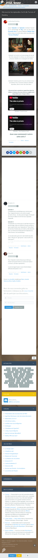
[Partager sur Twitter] (14, 152)
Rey (22, 29)
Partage (12, 555)
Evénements (8, 373)
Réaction (27, 140)
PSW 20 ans (12, 379)
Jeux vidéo (9, 375)
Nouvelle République (19, 526)
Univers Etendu (13, 386)
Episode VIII (27, 372)
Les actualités (11, 279)
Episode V (30, 370)
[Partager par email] (30, 152)
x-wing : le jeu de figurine (11, 431)
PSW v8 (4, 541)
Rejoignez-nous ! (6, 542)
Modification (24, 246)
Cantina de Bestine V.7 (11, 463)
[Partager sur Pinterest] (17, 152)
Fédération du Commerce (19, 524)
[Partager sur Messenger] (10, 152)
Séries (23, 381)
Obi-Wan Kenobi (19, 377)
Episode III (7, 370)
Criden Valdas (8, 518)
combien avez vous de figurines (13, 423)
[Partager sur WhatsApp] (20, 152)
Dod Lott (7, 523)
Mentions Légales (11, 541)
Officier (18, 509)
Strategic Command (10, 507)
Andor (8, 368)
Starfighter (19, 383)
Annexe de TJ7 (9, 461)
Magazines (29, 375)
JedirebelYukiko (14, 21)
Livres (15, 375)
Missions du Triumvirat (11, 456)
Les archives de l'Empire (11, 471)
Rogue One (26, 379)
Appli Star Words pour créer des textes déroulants (18, 416)
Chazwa (7, 494)
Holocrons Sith (9, 466)
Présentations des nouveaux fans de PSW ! (16, 413)
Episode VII (18, 372)
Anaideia (18, 281)
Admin (22, 140)
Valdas (19, 518)
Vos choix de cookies (21, 541)
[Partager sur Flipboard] (23, 152)
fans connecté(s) (14, 401)
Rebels (19, 379)
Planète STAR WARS (14, 2)
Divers (14, 368)
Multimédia (9, 377)
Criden (15, 518)
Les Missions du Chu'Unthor (12, 458)
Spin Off (11, 383)
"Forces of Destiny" (13, 35)
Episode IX (23, 370)
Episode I (20, 368)
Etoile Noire (28, 530)
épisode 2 (22, 28)
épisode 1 (14, 28)
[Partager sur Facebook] (7, 152)
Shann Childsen (9, 530)
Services (29, 381)
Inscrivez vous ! (19, 307)
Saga (18, 381)
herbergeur (8, 426)
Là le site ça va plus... (10, 421)
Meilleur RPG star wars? (11, 435)
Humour (22, 373)
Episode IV (15, 370)
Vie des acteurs (24, 386)
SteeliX (10, 253)
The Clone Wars (13, 384)
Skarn (22, 279)
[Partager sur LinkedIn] (27, 152)
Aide (19, 555)
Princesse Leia (12, 31)
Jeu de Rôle (30, 373)
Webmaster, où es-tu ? (11, 418)
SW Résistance (29, 383)
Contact (30, 541)
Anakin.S (11, 203)
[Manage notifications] (34, 545)
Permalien (11, 142)
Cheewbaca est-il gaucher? (12, 428)
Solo (6, 383)
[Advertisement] (19, 178)
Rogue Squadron (10, 381)
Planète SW (28, 377)
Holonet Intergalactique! (11, 453)
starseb (27, 279)
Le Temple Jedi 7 (9, 448)
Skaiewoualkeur (8, 281)
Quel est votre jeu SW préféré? (13, 433)
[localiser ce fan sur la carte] (17, 24)
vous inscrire (28, 291)
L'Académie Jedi (9, 451)
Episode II (27, 368)
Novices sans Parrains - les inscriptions (15, 468)
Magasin (21, 375)
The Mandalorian (24, 384)
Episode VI (10, 372)
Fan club (15, 373)
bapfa (13, 281)
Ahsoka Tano (30, 31)
